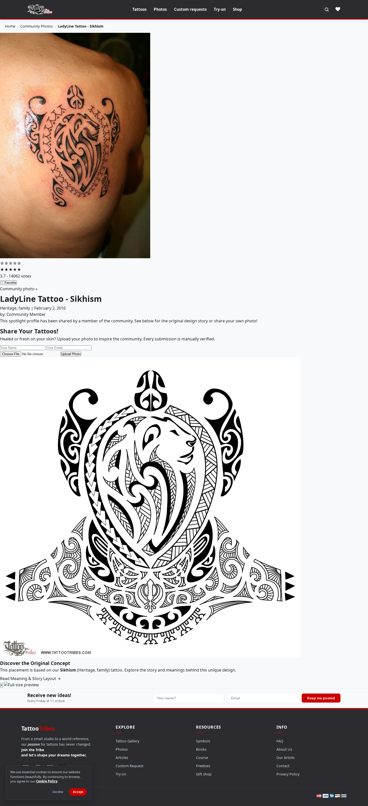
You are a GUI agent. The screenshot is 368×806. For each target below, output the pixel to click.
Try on (121, 774)
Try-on (220, 9)
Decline (58, 792)
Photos (160, 9)
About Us (284, 749)
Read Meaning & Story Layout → (30, 678)
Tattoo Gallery (127, 741)
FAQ (279, 741)
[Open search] (326, 9)
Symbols (203, 741)
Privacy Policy (287, 774)
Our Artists (285, 757)
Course (202, 757)
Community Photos (36, 26)
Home (10, 26)
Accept (78, 792)
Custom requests (190, 9)
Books (201, 749)
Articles (122, 757)
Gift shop (204, 774)
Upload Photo (71, 354)
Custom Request (129, 765)
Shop (237, 9)
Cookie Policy (46, 781)
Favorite (8, 283)
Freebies (203, 765)
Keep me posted (321, 698)
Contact (282, 765)
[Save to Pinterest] (151, 257)
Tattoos (139, 9)
